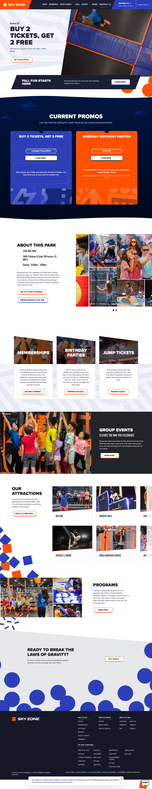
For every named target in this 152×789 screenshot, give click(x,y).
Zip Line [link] (111, 763)
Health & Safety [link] (84, 736)
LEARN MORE (40, 158)
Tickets (44, 4)
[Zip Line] (116, 543)
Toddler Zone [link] (129, 750)
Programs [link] (81, 739)
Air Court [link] (128, 754)
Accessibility (121, 772)
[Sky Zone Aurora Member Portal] (110, 4)
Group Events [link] (103, 725)
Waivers (94, 4)
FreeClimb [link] (112, 754)
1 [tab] (113, 310)
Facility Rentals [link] (105, 729)
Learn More (109, 455)
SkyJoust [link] (96, 750)
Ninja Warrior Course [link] (114, 759)
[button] (125, 4)
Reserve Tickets (118, 391)
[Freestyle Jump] (72, 543)
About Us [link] (133, 721)
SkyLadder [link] (97, 754)
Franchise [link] (123, 725)
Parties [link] (101, 721)
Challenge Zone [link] (114, 767)
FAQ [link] (120, 729)
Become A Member (33, 391)
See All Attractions (24, 513)
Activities (84, 4)
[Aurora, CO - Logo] (19, 4)
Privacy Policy (70, 772)
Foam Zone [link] (81, 761)
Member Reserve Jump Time (32, 300)
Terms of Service (81, 772)
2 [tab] (116, 310)
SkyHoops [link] (81, 765)
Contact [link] (133, 729)
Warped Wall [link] (113, 750)
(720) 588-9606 (29, 251)
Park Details (103, 4)
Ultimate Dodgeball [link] (85, 757)
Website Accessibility (109, 772)
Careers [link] (133, 725)
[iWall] (72, 503)
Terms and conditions (89, 175)
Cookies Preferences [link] (133, 772)
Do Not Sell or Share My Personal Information (58, 782)
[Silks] (116, 503)
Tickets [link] (80, 721)
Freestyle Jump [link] (83, 750)
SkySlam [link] (81, 754)
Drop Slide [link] (97, 757)
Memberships (53, 4)
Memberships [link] (83, 725)
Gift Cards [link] (81, 729)
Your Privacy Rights (94, 772)
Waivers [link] (81, 732)
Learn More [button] (120, 82)
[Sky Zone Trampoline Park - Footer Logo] (26, 719)
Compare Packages (75, 391)
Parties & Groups (65, 4)
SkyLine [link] (96, 761)
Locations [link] (122, 721)
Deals (77, 4)
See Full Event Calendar (31, 292)
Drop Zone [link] (97, 765)
